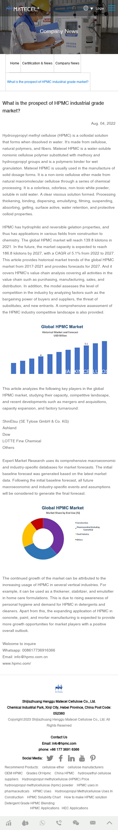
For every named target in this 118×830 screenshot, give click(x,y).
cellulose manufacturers (85, 767)
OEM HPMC (14, 773)
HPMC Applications (44, 808)
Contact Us (59, 737)
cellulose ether (53, 767)
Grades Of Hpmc (39, 773)
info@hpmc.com (64, 743)
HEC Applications (75, 808)
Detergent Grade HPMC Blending (30, 803)
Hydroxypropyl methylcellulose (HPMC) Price (55, 779)
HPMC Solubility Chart (44, 797)
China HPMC (65, 773)
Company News (67, 63)
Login (100, 8)
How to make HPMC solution (85, 797)
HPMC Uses (42, 791)
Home (14, 63)
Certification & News (37, 63)
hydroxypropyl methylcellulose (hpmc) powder (39, 785)
